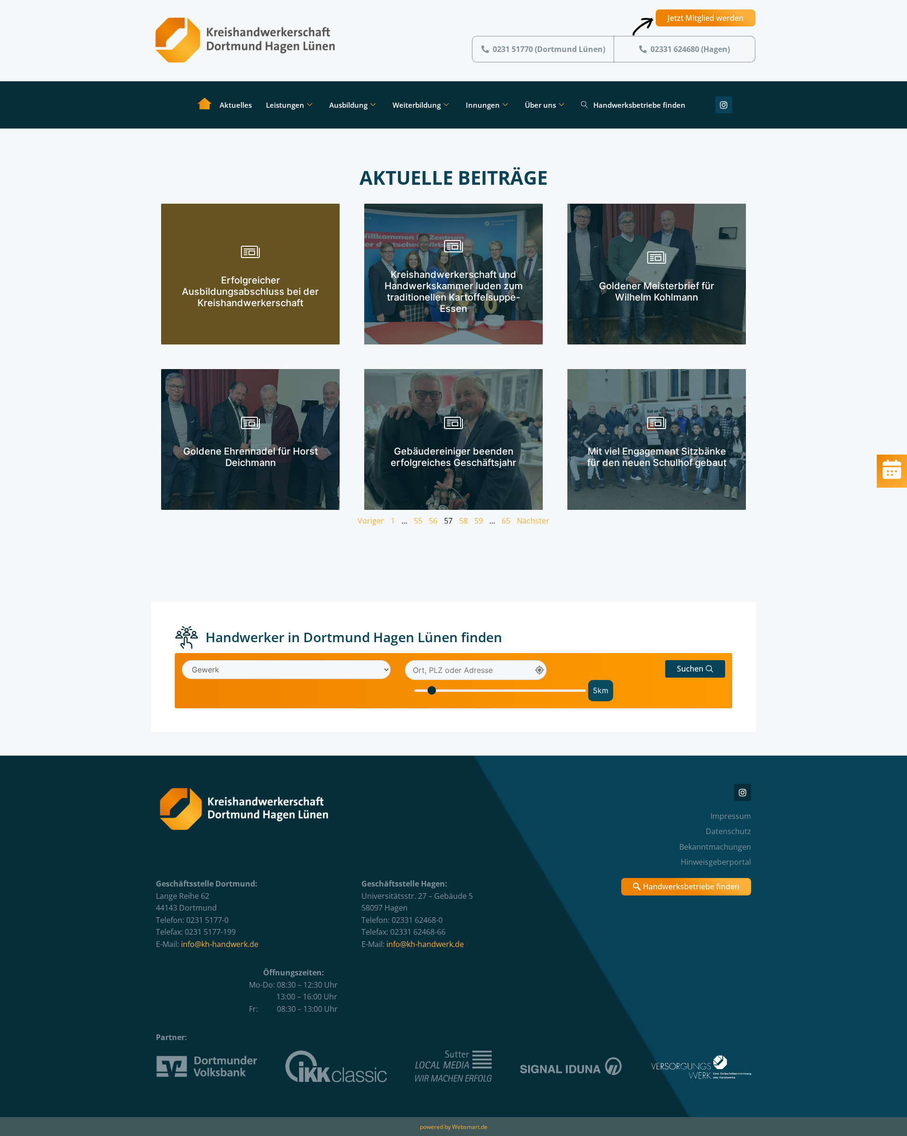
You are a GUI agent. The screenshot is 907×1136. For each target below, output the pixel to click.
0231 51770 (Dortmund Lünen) (549, 49)
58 (463, 521)
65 (506, 521)
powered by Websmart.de (454, 1127)
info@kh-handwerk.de (219, 944)
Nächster (533, 521)
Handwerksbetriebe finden (639, 105)
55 (418, 521)
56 (433, 521)
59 (478, 521)
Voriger (371, 521)
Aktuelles (236, 105)
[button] (695, 669)
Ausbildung (348, 105)
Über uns (540, 105)
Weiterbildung (417, 105)
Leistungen (285, 105)
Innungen (483, 105)
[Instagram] (723, 104)
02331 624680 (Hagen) (690, 49)
